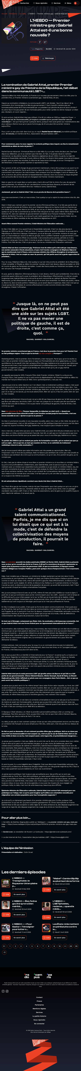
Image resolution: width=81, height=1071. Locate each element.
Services (57, 3)
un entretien (11, 562)
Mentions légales (39, 1009)
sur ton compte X (46, 353)
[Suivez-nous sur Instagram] (7, 991)
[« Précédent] (4, 946)
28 (71, 946)
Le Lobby (22, 14)
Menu (69, 3)
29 (76, 946)
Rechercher (24, 3)
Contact (39, 997)
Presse (39, 1001)
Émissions (13, 14)
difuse (49, 1032)
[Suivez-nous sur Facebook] (3, 991)
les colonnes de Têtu (14, 411)
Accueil (4, 14)
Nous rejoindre (41, 3)
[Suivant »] (4, 952)
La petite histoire (39, 1016)
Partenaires (39, 1005)
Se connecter (39, 1024)
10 (60, 946)
